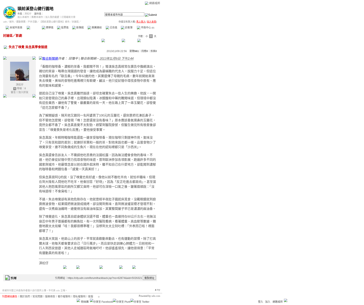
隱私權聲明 (79, 296)
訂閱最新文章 (68, 17)
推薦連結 (96, 27)
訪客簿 (128, 27)
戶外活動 (32, 21)
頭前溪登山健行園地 (35, 9)
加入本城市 (23, 17)
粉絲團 (85, 301)
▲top (157, 289)
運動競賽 (20, 21)
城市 (11, 21)
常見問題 (37, 296)
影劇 (19, 35)
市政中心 (147, 27)
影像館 (80, 27)
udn (5, 21)
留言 (13, 92)
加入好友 (23, 92)
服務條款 (50, 296)
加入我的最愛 (52, 17)
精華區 (49, 27)
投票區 (64, 27)
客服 (90, 296)
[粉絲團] (78, 300)
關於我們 (25, 296)
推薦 (153, 51)
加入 (267, 301)
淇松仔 (27, 13)
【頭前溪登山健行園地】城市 (54, 21)
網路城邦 (154, 3)
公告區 (113, 27)
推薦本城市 (37, 17)
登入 (260, 301)
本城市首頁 (15, 27)
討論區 (34, 27)
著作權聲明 (64, 296)
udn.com (155, 295)
